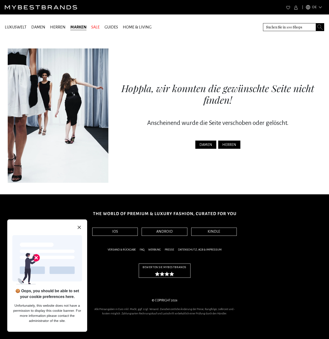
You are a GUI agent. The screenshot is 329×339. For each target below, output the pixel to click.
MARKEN (78, 27)
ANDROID (164, 231)
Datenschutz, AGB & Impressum (200, 249)
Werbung (154, 249)
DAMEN (38, 27)
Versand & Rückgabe (122, 249)
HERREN (58, 27)
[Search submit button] (320, 27)
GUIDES (111, 27)
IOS (115, 231)
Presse (169, 249)
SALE (95, 27)
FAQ (142, 249)
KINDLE (214, 231)
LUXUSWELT (15, 27)
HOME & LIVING (137, 27)
